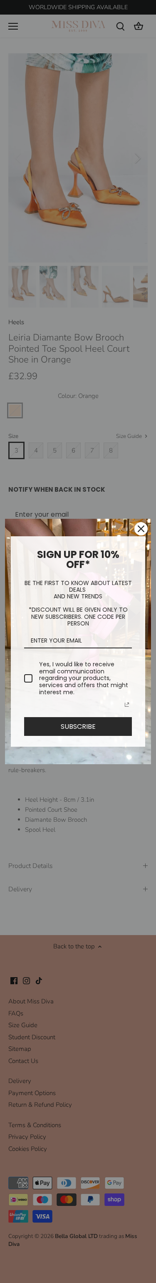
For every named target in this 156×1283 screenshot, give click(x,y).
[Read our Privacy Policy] (127, 705)
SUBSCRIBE (78, 726)
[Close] (141, 529)
